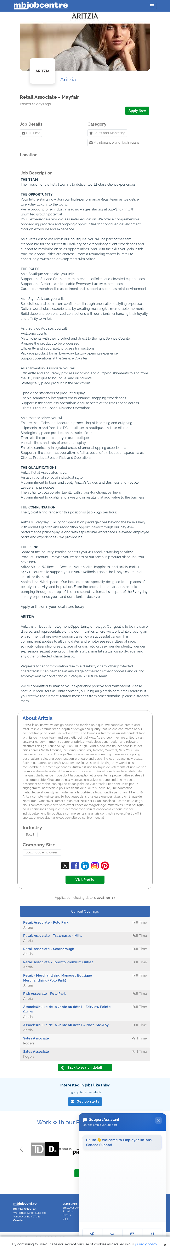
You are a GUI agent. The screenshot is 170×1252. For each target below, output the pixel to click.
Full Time (33, 133)
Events (67, 1215)
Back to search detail (84, 1067)
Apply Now (137, 111)
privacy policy (146, 1244)
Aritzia (68, 79)
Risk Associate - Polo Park (44, 994)
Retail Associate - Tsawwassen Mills (52, 936)
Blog (65, 1218)
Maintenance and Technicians (116, 142)
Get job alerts (88, 1101)
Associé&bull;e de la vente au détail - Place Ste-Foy (66, 1025)
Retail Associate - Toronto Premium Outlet (58, 962)
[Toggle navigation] (152, 6)
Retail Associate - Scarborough (48, 949)
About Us (68, 1211)
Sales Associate (36, 1038)
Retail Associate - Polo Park (46, 922)
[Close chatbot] (158, 1120)
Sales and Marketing (109, 133)
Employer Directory (74, 1207)
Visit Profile (84, 880)
